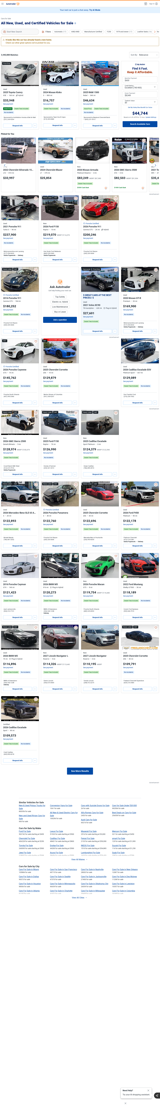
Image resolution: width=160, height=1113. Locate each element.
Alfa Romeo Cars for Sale (92, 812)
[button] (145, 4)
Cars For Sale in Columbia (123, 891)
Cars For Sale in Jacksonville (93, 876)
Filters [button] (48, 32)
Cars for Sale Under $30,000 (124, 805)
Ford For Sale (25, 831)
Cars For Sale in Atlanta (29, 891)
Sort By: (134, 55)
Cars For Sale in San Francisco (63, 869)
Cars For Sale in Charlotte (61, 891)
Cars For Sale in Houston (30, 884)
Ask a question (60, 320)
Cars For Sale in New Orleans (125, 869)
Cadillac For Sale (57, 838)
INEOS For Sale (87, 845)
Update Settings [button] (151, 117)
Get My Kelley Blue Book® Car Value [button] (140, 107)
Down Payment (130, 93)
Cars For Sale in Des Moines (124, 876)
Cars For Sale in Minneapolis (62, 884)
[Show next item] (114, 279)
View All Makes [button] (78, 859)
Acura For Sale (56, 852)
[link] (8, 112)
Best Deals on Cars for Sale (124, 812)
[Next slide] (155, 165)
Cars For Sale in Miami (29, 869)
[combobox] (20, 32)
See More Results (80, 771)
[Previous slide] (4, 165)
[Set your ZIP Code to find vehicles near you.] (75, 23)
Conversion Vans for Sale (61, 805)
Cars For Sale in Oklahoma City (94, 884)
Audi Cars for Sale (89, 820)
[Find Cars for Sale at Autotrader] (13, 3)
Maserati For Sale (88, 831)
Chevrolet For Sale (27, 838)
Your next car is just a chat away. (80, 10)
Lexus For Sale (56, 831)
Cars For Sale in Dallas (29, 876)
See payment (8, 104)
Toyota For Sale (26, 845)
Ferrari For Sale (87, 838)
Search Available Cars (140, 124)
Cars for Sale (6, 19)
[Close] (148, 1090)
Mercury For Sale (119, 831)
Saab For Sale (118, 852)
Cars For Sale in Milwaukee (93, 891)
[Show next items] (154, 32)
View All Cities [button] (78, 897)
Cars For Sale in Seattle (60, 876)
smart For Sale (118, 838)
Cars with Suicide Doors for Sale (95, 805)
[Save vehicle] (36, 64)
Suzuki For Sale (119, 845)
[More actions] (35, 126)
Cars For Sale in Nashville (92, 869)
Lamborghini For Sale (90, 852)
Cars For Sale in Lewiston (123, 884)
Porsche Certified (92, 223)
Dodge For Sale (57, 845)
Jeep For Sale (25, 852)
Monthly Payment (131, 78)
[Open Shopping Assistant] (157, 1096)
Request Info (17, 126)
